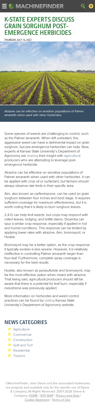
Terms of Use (61, 400)
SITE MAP (46, 396)
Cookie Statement (37, 400)
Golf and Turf (22, 345)
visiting (49, 300)
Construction (22, 340)
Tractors (19, 356)
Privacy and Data (68, 396)
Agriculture (21, 329)
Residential (21, 350)
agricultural (72, 156)
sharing (32, 156)
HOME (33, 396)
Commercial (22, 334)
